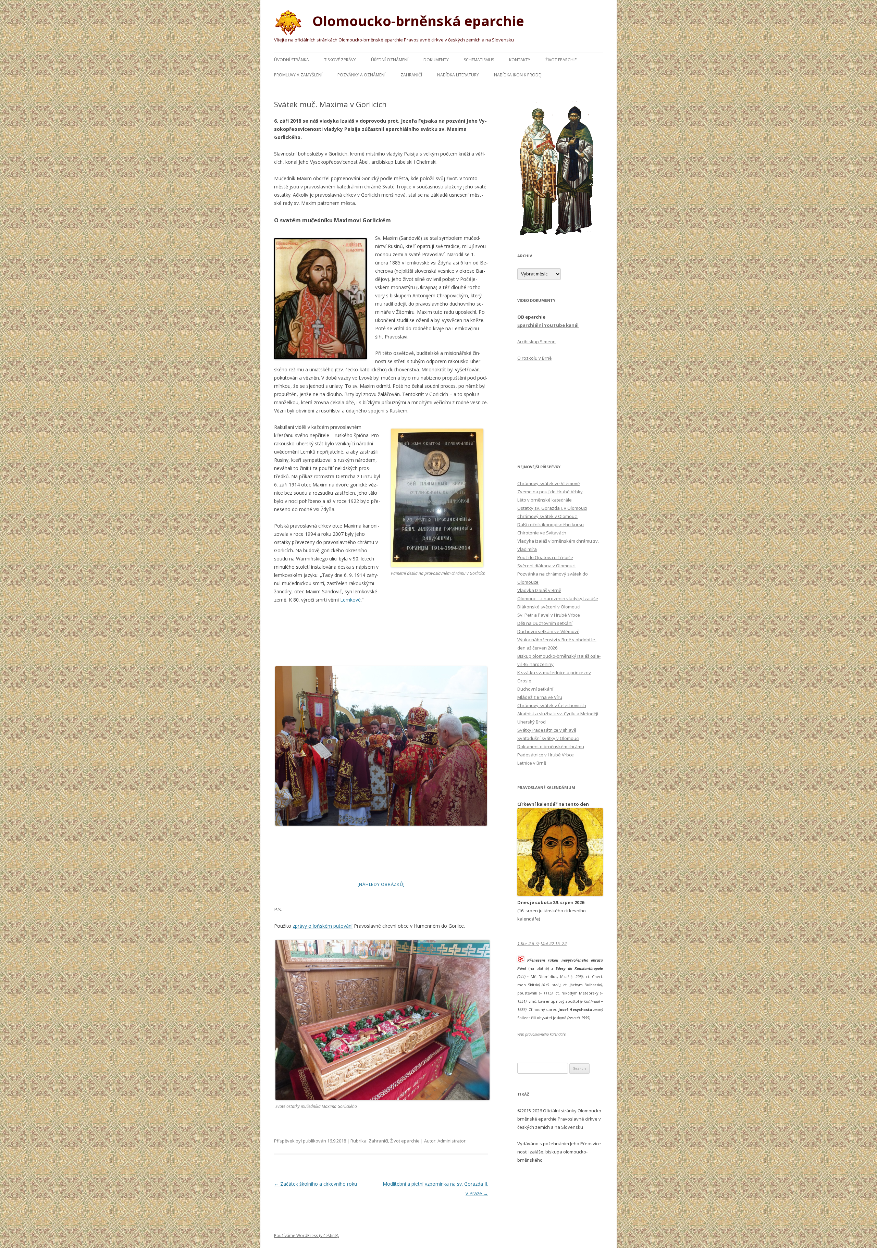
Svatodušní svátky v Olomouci (548, 738)
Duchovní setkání (535, 689)
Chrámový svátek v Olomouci (547, 516)
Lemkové (350, 599)
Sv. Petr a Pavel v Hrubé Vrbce (548, 615)
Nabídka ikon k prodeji (518, 75)
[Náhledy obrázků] (381, 884)
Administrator (451, 1141)
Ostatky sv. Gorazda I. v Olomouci (552, 508)
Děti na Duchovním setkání (544, 623)
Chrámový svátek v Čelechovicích (551, 705)
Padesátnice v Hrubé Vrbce (545, 755)
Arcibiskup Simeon (536, 341)
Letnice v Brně (531, 763)
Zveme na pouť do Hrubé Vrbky (550, 492)
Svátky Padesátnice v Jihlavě (546, 730)
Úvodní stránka (291, 60)
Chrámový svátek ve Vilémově (548, 483)
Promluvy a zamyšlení (298, 75)
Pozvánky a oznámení (361, 75)
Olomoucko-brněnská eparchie (416, 20)
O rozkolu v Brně (534, 358)
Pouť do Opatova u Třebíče (545, 557)
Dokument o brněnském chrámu (550, 746)
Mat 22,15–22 (554, 943)
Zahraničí (411, 75)
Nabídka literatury (458, 75)
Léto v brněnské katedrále (544, 500)
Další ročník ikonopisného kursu (550, 524)
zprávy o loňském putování (323, 926)
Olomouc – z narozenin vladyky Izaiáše (557, 598)
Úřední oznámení (389, 60)
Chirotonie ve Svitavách (541, 533)
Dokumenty (436, 60)
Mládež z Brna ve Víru (539, 697)
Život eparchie (561, 60)
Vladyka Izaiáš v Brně (539, 590)
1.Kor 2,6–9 (528, 943)
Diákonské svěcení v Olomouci (548, 607)
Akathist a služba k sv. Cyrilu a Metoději (557, 714)
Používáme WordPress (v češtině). (306, 1235)
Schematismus (479, 60)
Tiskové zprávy (340, 60)
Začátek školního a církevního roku (315, 1184)
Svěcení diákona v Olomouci (546, 566)
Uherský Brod (531, 722)
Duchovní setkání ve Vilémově (548, 631)
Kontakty (519, 60)
